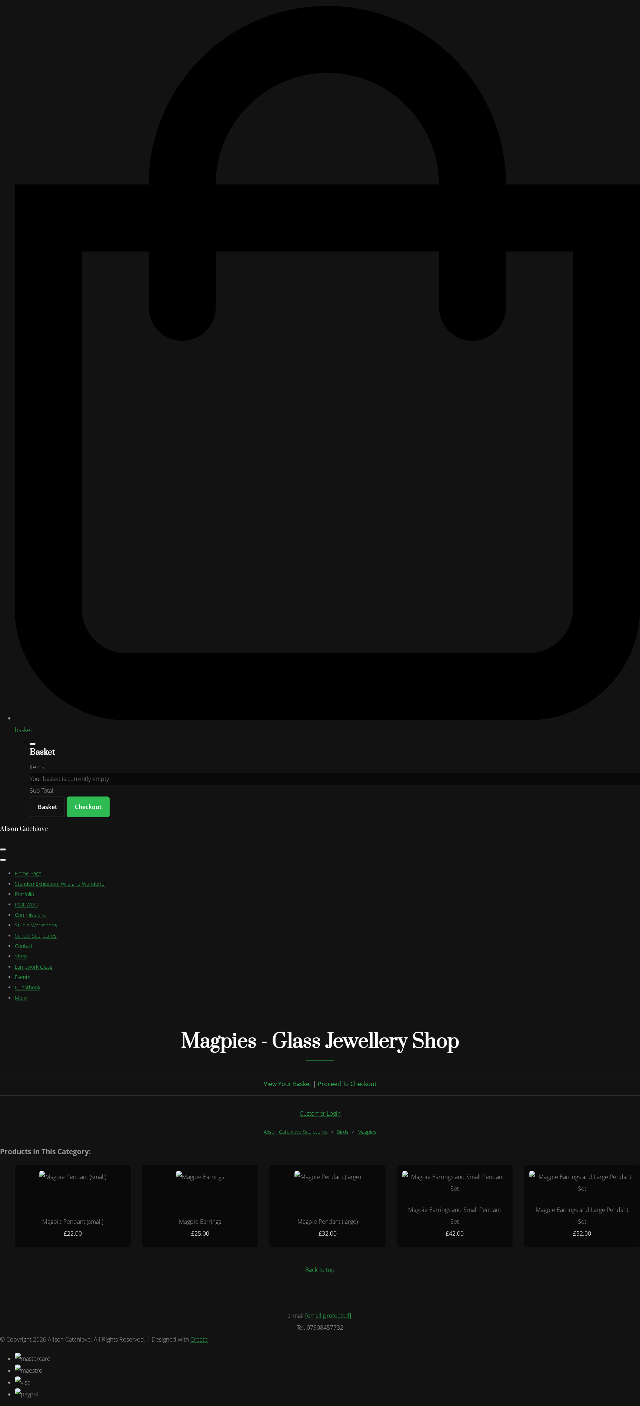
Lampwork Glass (34, 966)
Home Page (28, 873)
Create (199, 1339)
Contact (24, 945)
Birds (343, 1131)
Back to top (320, 1270)
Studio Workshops (36, 925)
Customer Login (320, 1113)
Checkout (88, 807)
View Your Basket (287, 1084)
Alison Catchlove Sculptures (296, 1131)
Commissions (30, 914)
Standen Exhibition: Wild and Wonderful (60, 883)
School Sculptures (36, 935)
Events (22, 977)
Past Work (26, 904)
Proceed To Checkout (347, 1084)
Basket (47, 807)
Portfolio (24, 894)
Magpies (367, 1131)
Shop (21, 956)
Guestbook (27, 987)
